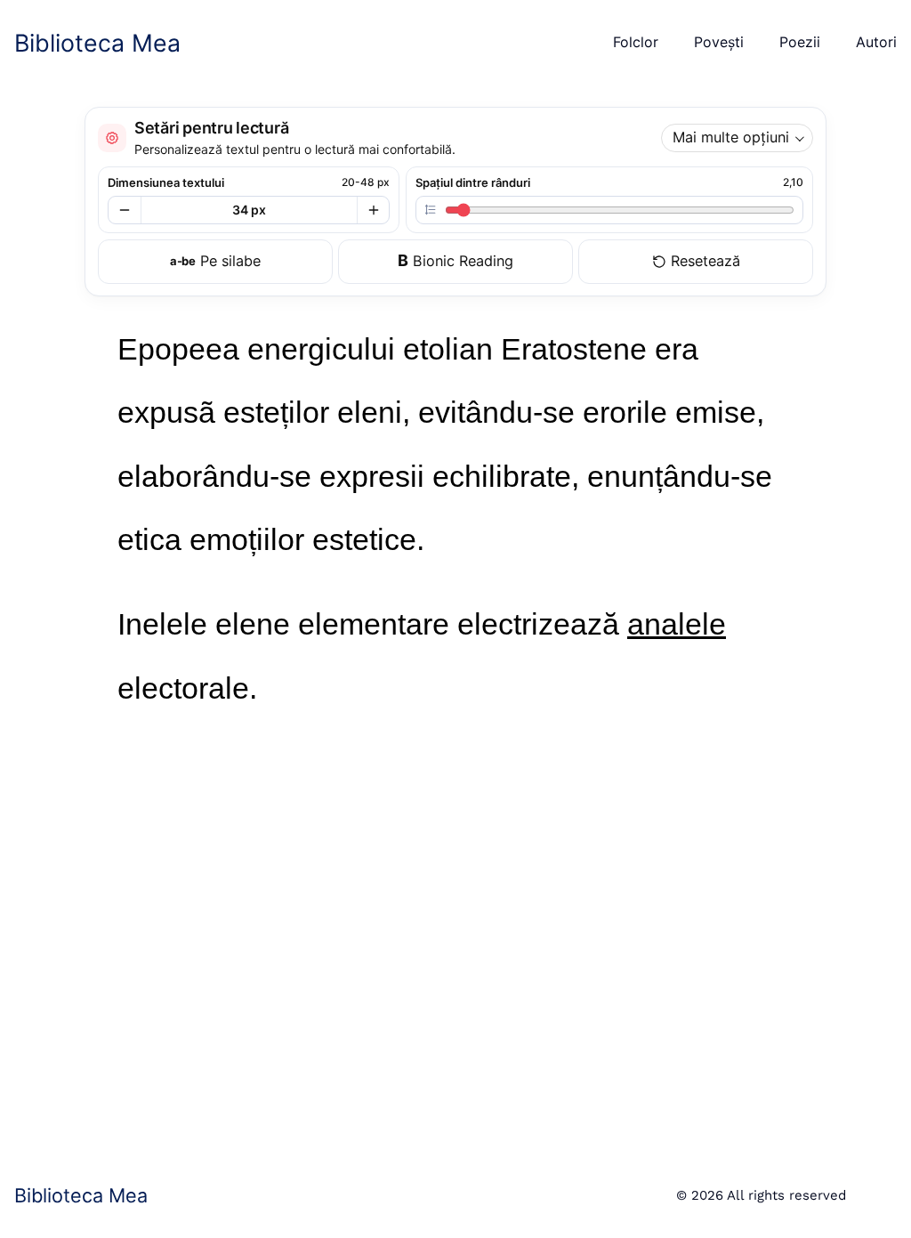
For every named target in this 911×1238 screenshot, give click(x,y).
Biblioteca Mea (97, 42)
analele (676, 624)
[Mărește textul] (373, 210)
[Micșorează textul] (125, 210)
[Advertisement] (455, 933)
